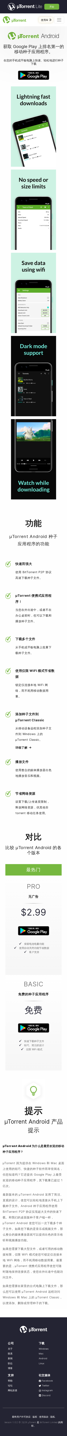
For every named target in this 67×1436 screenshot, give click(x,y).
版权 (35, 1416)
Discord (45, 1395)
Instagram (47, 1390)
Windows (44, 1348)
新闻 (10, 1358)
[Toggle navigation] (59, 19)
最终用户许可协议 (21, 1416)
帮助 (10, 1380)
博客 (10, 1368)
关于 (10, 1348)
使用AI (44, 19)
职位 (10, 1363)
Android (43, 1358)
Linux (41, 1363)
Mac (41, 1353)
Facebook (47, 1380)
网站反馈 (12, 1390)
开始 (51, 6)
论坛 (10, 1385)
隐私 (52, 1416)
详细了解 (21, 747)
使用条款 (43, 1416)
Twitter (45, 1385)
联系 (10, 1353)
